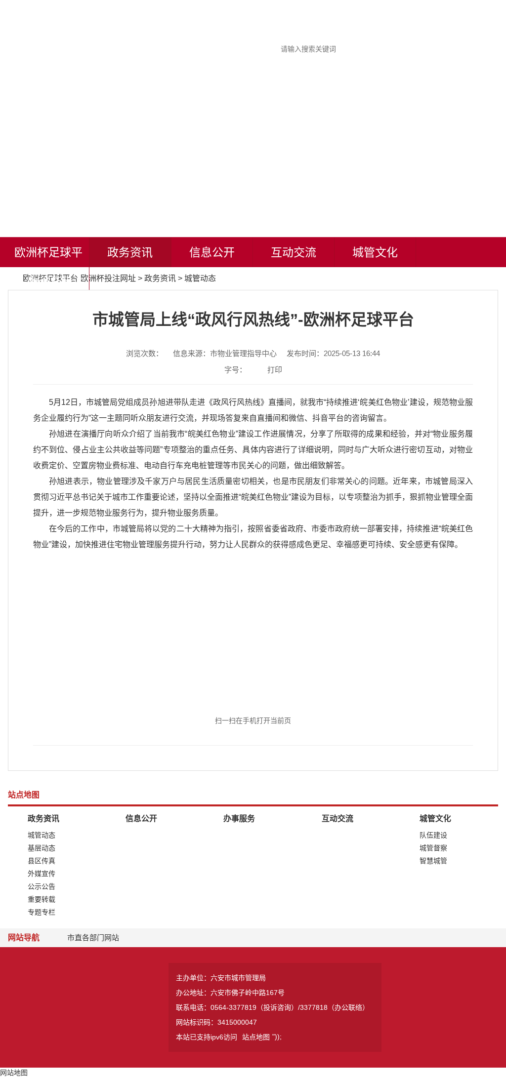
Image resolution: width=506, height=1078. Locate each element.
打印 (274, 369)
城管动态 (200, 278)
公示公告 (41, 886)
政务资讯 (130, 252)
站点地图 (256, 1037)
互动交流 (293, 252)
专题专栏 (41, 912)
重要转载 (41, 899)
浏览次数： (144, 353)
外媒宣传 (41, 874)
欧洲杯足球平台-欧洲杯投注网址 (48, 282)
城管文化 (375, 252)
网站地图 (14, 1073)
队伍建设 (433, 835)
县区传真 (41, 861)
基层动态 (41, 848)
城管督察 (433, 848)
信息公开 (212, 252)
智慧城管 (433, 861)
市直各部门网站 (93, 937)
